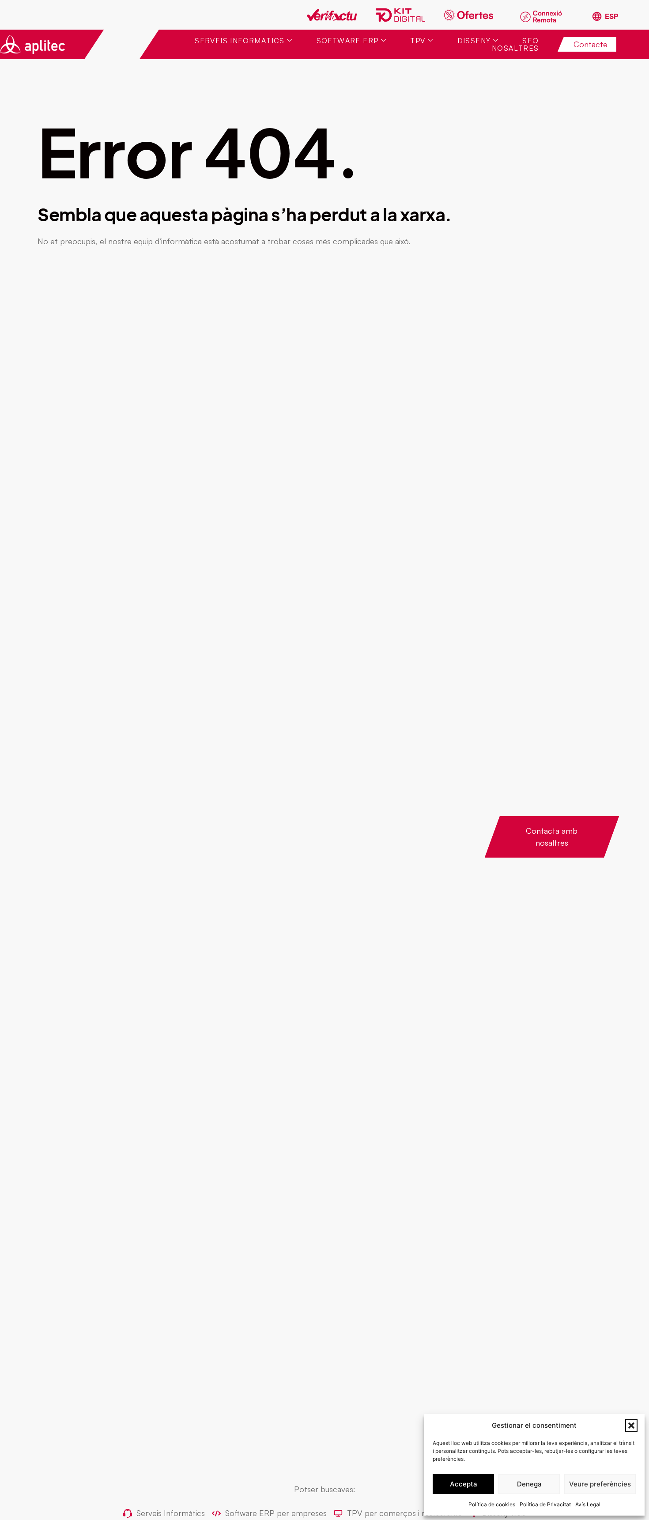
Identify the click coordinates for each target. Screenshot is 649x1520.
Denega (529, 1484)
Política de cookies (491, 1504)
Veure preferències (600, 1484)
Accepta (463, 1484)
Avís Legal (587, 1504)
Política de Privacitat (545, 1504)
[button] (631, 1425)
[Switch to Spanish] (605, 16)
